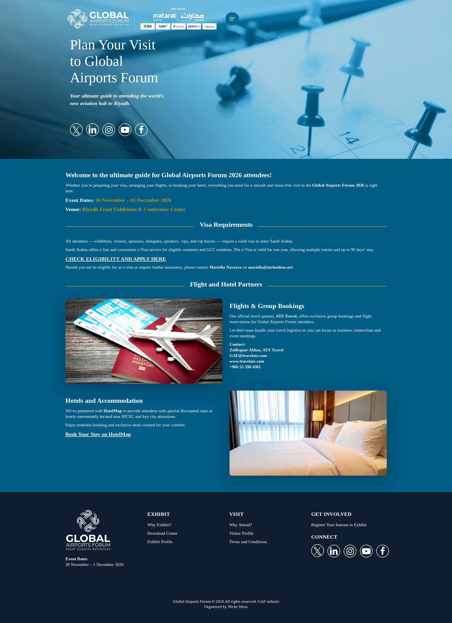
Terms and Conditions (248, 541)
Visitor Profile (241, 533)
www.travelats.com (247, 361)
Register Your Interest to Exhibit (339, 524)
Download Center (162, 533)
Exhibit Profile (160, 541)
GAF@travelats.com (248, 355)
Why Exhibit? (159, 524)
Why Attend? (240, 524)
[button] (232, 18)
